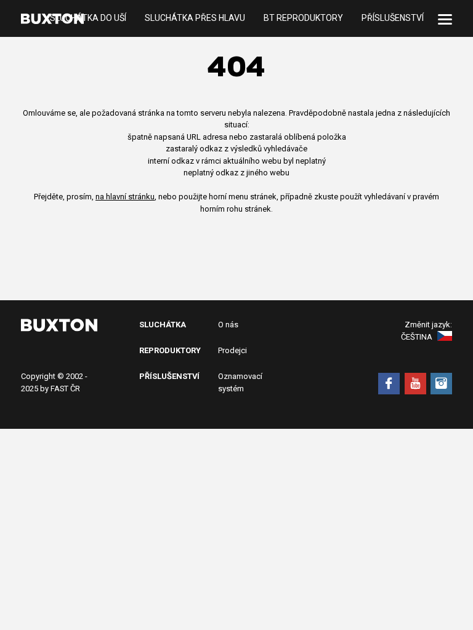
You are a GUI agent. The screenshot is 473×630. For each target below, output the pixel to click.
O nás (228, 324)
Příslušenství (393, 18)
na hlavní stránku (125, 196)
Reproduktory (170, 350)
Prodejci (232, 350)
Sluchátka (162, 324)
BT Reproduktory (303, 18)
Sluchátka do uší (88, 18)
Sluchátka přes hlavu (195, 18)
